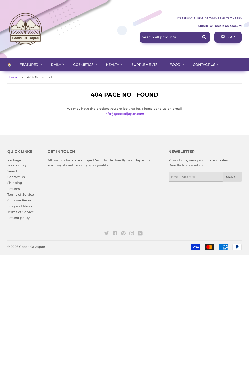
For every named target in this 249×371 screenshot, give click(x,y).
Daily (56, 65)
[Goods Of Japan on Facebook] (114, 234)
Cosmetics (84, 65)
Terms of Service (20, 194)
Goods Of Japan (32, 247)
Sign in (203, 25)
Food (176, 65)
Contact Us (204, 65)
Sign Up (232, 177)
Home (12, 77)
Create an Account (228, 25)
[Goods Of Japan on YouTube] (140, 234)
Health (113, 65)
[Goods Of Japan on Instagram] (131, 234)
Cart (232, 37)
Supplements (145, 65)
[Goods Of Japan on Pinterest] (123, 234)
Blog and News (19, 206)
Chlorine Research (22, 200)
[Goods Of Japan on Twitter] (106, 234)
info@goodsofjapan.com (124, 114)
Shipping (14, 183)
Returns (13, 188)
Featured (30, 65)
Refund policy (18, 218)
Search (12, 171)
